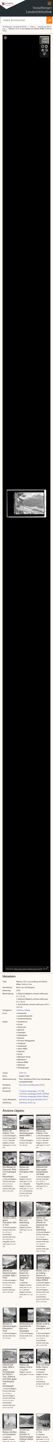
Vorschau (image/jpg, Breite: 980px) (34, 1096)
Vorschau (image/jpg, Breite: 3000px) (34, 1094)
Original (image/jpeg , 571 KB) (32, 1091)
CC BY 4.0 (22, 1073)
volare (32, 26)
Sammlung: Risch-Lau (27, 1102)
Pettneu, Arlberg (23, 1010)
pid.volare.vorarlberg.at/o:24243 (32, 1085)
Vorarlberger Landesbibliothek (14, 26)
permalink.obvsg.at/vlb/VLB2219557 (33, 1099)
